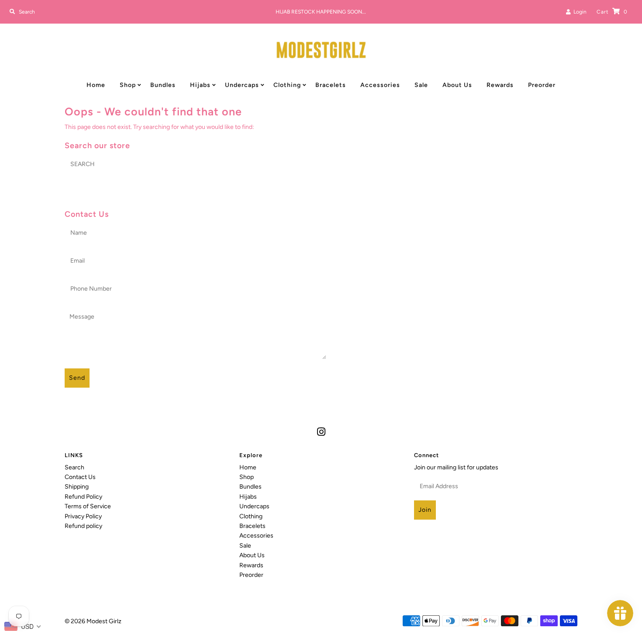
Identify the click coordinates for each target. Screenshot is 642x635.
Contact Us (80, 477)
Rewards (500, 85)
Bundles (163, 85)
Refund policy (83, 526)
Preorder (542, 85)
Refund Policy (83, 496)
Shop (128, 85)
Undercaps (242, 85)
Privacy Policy (83, 516)
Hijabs (200, 85)
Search (74, 467)
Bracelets (330, 85)
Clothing (287, 85)
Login (579, 12)
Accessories (380, 85)
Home (95, 85)
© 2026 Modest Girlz (93, 621)
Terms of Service (88, 506)
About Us (457, 85)
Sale (421, 85)
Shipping (77, 486)
